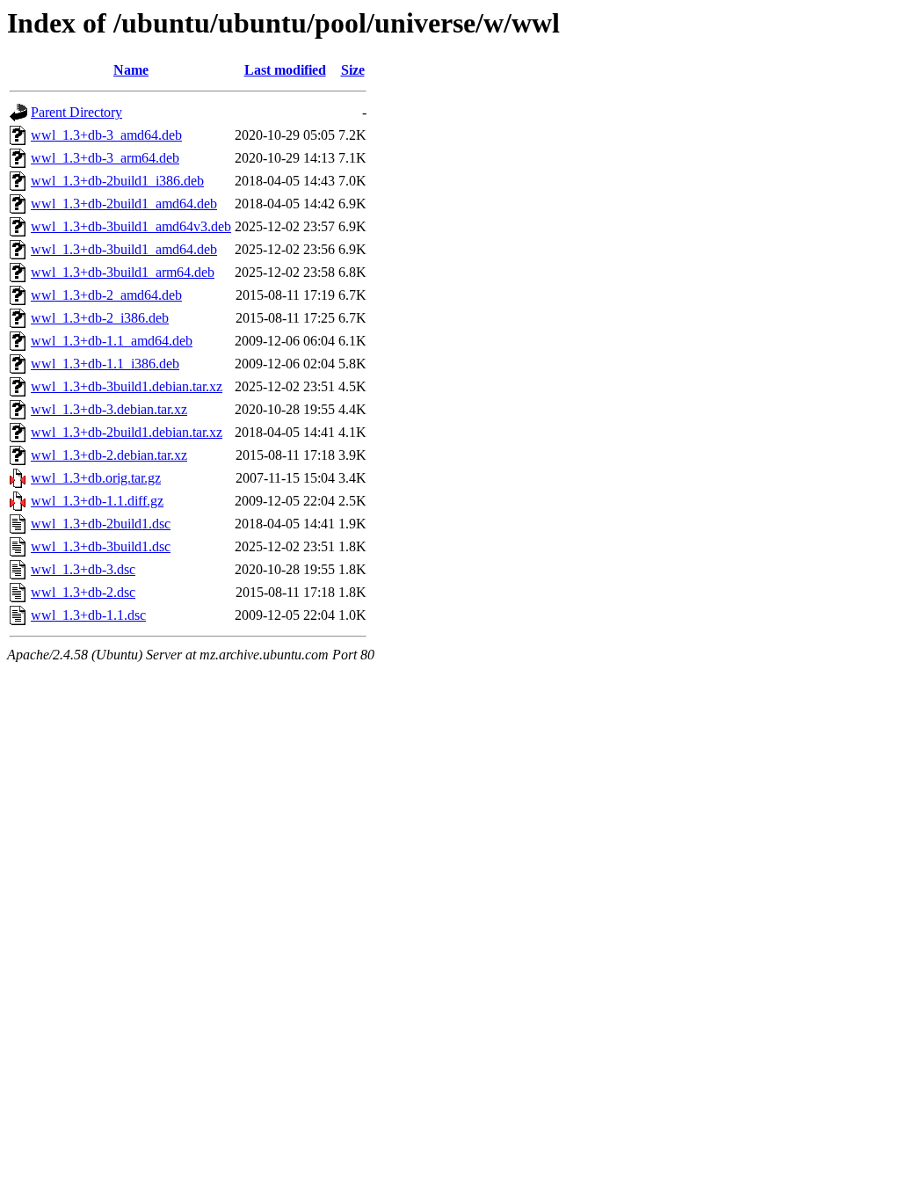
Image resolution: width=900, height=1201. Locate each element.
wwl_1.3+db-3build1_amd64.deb (124, 249)
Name (131, 69)
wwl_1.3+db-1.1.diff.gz (97, 500)
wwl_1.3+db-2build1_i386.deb (117, 180)
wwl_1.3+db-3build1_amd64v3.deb (131, 226)
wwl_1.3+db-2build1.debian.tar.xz (126, 432)
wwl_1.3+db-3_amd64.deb (106, 134)
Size (353, 69)
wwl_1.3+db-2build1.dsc (101, 523)
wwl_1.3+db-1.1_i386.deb (105, 363)
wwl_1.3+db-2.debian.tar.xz (109, 455)
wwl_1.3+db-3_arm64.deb (105, 157)
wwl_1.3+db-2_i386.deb (100, 317)
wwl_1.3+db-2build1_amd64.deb (124, 203)
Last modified (285, 69)
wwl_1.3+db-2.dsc (83, 592)
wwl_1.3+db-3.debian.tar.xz (109, 409)
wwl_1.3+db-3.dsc (83, 569)
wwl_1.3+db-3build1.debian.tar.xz (126, 386)
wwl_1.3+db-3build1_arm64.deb (122, 272)
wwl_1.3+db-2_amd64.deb (106, 295)
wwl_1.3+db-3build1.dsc (101, 546)
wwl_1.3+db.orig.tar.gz (96, 477)
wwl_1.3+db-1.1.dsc (88, 615)
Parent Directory (76, 112)
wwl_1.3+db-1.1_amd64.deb (111, 340)
